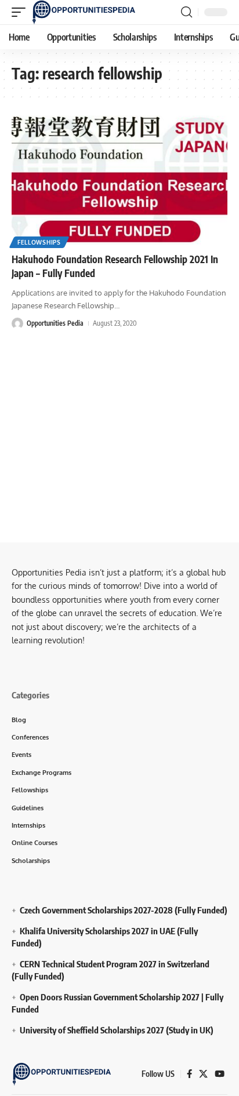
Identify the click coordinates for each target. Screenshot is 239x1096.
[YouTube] (219, 1074)
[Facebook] (189, 1074)
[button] (21, 12)
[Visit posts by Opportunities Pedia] (17, 323)
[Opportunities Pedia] (84, 12)
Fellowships (39, 242)
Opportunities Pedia (55, 323)
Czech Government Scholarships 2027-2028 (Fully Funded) (123, 910)
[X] (203, 1074)
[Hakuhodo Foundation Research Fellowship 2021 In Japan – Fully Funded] (119, 180)
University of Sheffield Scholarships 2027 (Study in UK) (116, 1030)
